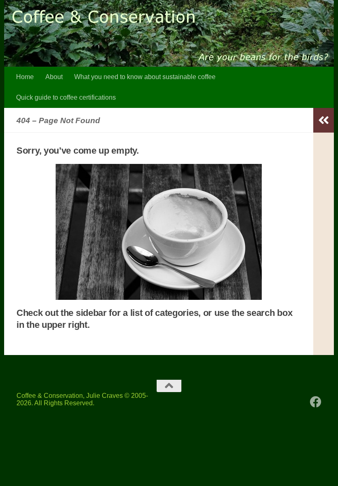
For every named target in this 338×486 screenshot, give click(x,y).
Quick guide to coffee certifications (66, 97)
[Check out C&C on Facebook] (316, 402)
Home (25, 76)
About (54, 76)
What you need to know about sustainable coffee (145, 76)
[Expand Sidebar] (323, 120)
